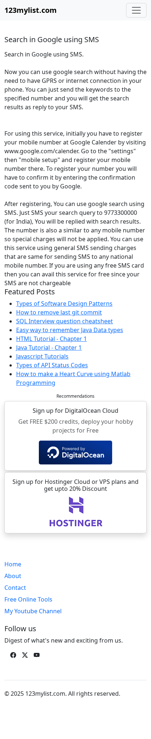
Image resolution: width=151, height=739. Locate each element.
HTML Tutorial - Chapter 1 (51, 339)
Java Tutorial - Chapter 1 (49, 347)
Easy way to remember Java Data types (69, 330)
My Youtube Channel (33, 611)
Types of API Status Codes (52, 365)
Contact (15, 588)
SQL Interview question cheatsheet (64, 321)
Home (12, 564)
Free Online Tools (28, 599)
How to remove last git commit (59, 312)
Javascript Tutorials (42, 356)
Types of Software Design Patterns (64, 303)
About (12, 576)
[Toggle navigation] (136, 10)
